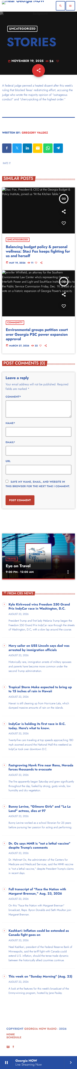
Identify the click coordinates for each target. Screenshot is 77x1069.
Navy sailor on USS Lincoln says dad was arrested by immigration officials (39, 648)
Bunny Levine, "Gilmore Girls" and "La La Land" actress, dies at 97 (40, 809)
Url (8, 461)
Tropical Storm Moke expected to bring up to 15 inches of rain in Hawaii (40, 689)
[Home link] (23, 6)
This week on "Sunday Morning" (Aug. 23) (40, 976)
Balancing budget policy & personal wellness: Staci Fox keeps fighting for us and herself (38, 251)
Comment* (13, 397)
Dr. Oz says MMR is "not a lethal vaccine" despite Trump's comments (39, 846)
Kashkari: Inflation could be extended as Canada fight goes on (39, 933)
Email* (10, 442)
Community (15, 322)
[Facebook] (13, 1047)
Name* (10, 423)
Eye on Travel (18, 566)
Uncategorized (22, 29)
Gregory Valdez (35, 133)
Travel (11, 559)
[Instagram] (8, 1047)
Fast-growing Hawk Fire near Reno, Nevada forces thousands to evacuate (41, 767)
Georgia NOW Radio (40, 1029)
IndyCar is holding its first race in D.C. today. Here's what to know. (37, 726)
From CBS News (20, 593)
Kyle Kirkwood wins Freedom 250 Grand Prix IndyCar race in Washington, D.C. (39, 606)
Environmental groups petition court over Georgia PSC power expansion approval (37, 334)
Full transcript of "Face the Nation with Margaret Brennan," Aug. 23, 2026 (37, 891)
